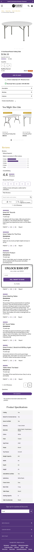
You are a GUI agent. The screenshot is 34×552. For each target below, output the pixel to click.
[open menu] (2, 6)
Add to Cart (17, 75)
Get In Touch (5, 536)
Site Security (6, 545)
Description (5, 88)
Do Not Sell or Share (8, 547)
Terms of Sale (12, 549)
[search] (29, 6)
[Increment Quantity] (9, 65)
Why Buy (4, 92)
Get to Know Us (5, 523)
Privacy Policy (14, 545)
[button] (17, 31)
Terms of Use (4, 549)
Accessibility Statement (22, 549)
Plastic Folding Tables (16, 11)
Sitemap (30, 549)
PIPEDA (22, 547)
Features (4, 96)
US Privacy (16, 547)
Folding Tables (8, 11)
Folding (2, 11)
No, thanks (17, 284)
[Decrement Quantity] (2, 65)
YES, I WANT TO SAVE (17, 280)
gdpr (27, 547)
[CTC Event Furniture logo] (17, 5)
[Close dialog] (31, 266)
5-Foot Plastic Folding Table (9, 134)
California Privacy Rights (23, 545)
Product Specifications (8, 100)
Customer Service (6, 529)
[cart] (32, 6)
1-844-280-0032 (25, 83)
